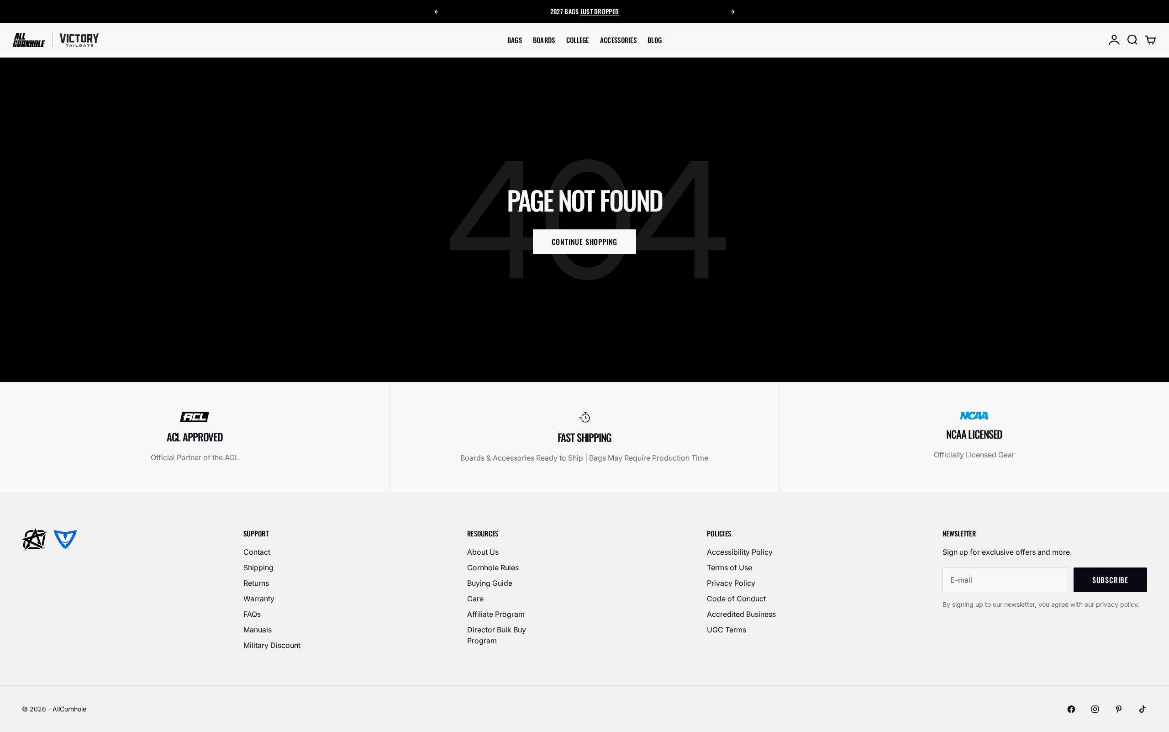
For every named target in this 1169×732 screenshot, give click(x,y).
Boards (544, 40)
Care (475, 598)
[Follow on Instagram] (1095, 709)
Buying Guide (489, 583)
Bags (514, 40)
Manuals (257, 629)
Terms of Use (729, 567)
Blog (655, 40)
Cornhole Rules (493, 567)
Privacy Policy (731, 583)
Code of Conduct (736, 598)
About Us (483, 552)
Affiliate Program (496, 614)
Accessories (618, 40)
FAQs (252, 614)
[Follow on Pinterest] (1118, 709)
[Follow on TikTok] (1142, 709)
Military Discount (271, 645)
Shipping (258, 567)
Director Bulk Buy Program (496, 635)
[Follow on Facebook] (1071, 709)
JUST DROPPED (599, 11)
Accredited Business (741, 614)
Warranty (258, 598)
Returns (256, 583)
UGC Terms (726, 629)
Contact (256, 552)
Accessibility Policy (740, 552)
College (577, 40)
